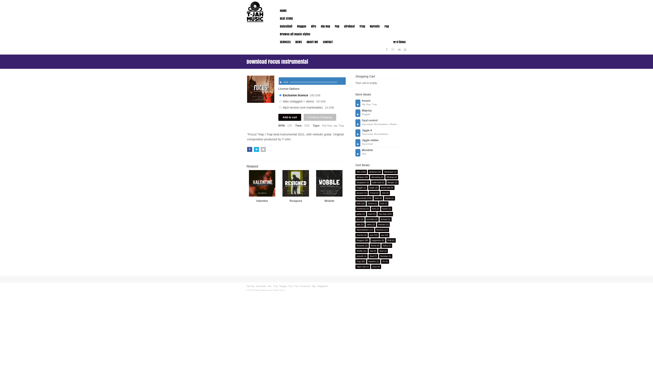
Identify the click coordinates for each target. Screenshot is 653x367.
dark (377, 198)
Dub (382, 203)
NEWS (298, 42)
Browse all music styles (295, 34)
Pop (337, 26)
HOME (283, 10)
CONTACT (328, 42)
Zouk (374, 267)
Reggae (301, 26)
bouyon (360, 193)
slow (381, 251)
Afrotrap (390, 177)
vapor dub (361, 267)
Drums (371, 203)
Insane (366, 100)
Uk (383, 261)
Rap (314, 286)
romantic (361, 245)
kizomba (370, 219)
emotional (361, 209)
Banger (391, 182)
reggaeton (376, 240)
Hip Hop (325, 26)
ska (371, 251)
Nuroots (375, 26)
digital (388, 198)
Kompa (384, 219)
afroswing (375, 177)
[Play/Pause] (281, 82)
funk (374, 209)
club (384, 193)
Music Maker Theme (277, 290)
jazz (358, 219)
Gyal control (370, 120)
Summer (384, 256)
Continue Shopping (320, 117)
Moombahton (363, 230)
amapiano (361, 182)
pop (371, 235)
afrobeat (349, 26)
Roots (373, 245)
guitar (359, 214)
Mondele (367, 150)
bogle (372, 188)
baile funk (376, 182)
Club (296, 286)
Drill (358, 203)
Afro (313, 26)
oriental (360, 235)
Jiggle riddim (370, 140)
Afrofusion (389, 172)
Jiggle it (367, 130)
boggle (360, 188)
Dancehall (286, 26)
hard (370, 214)
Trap (362, 26)
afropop (360, 177)
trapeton (372, 261)
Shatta (360, 251)
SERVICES (285, 42)
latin (359, 224)
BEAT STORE (286, 18)
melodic (382, 224)
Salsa (385, 245)
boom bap (385, 188)
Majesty (367, 110)
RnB (389, 240)
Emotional (305, 286)
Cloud (372, 193)
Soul (372, 256)
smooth (360, 256)
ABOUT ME (312, 42)
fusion (385, 209)
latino (369, 224)
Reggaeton (322, 286)
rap (386, 26)
